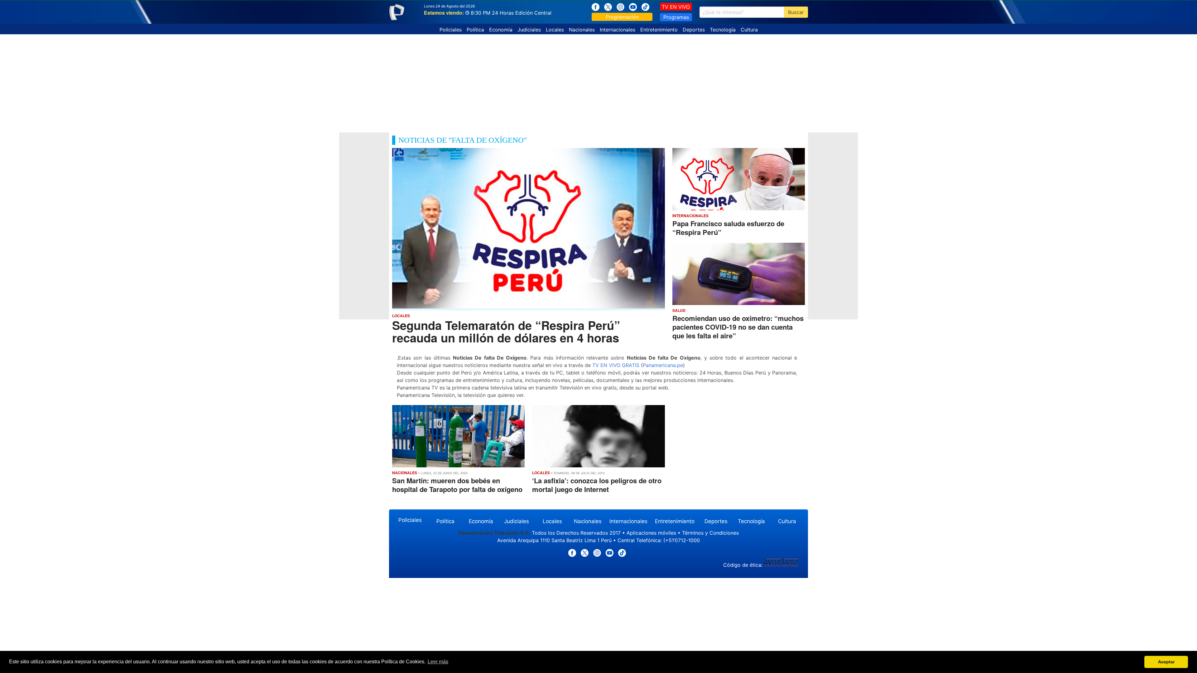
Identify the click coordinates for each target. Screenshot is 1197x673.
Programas (676, 17)
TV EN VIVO (676, 7)
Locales (555, 29)
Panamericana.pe (663, 365)
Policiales (451, 29)
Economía (500, 29)
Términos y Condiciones (710, 533)
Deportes (694, 29)
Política (475, 29)
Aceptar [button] (1166, 661)
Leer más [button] (438, 661)
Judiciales (529, 29)
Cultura (749, 29)
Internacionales (617, 29)
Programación (622, 17)
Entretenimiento (659, 29)
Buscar (796, 12)
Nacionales (582, 29)
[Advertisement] (598, 81)
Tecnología (723, 29)
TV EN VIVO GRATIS (615, 365)
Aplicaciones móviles (651, 533)
